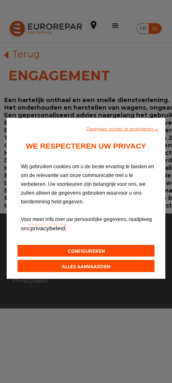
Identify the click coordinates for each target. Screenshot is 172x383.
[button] (122, 128)
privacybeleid (47, 228)
